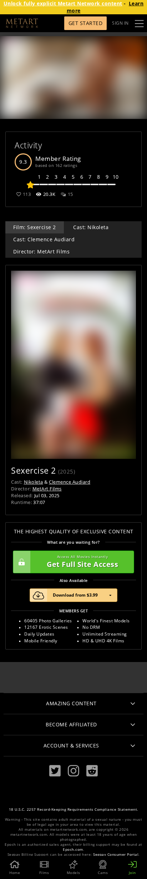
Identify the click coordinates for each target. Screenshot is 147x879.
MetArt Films (47, 488)
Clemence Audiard (69, 482)
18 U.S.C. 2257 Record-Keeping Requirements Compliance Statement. (73, 809)
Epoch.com (73, 849)
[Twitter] (55, 771)
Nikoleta (33, 482)
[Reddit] (92, 771)
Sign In (120, 23)
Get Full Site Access (82, 561)
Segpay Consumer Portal (115, 854)
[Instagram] (73, 771)
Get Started (86, 23)
